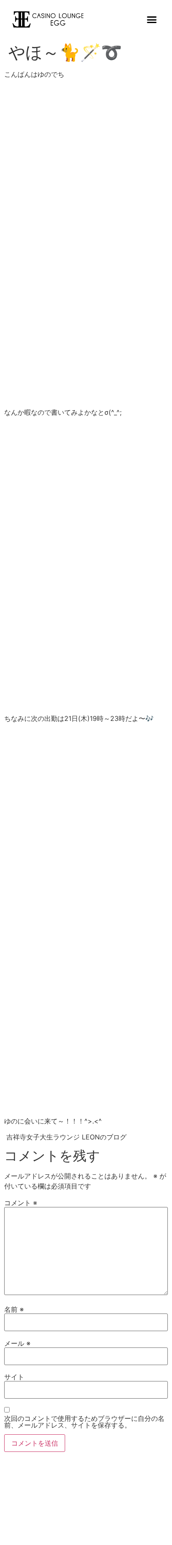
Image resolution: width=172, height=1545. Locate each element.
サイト (14, 1376)
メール (17, 1343)
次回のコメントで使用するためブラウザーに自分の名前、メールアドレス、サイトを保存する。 (84, 1421)
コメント (20, 1202)
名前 (14, 1309)
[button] (152, 20)
